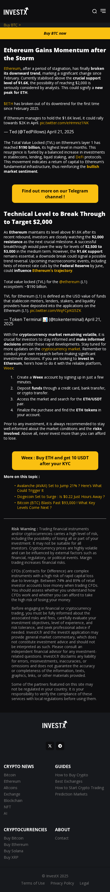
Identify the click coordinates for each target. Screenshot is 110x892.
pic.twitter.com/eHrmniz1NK (64, 122)
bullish (93, 166)
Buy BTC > (12, 24)
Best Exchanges (68, 781)
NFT (7, 806)
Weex (8, 368)
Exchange (12, 794)
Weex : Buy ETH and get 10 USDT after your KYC (55, 461)
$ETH (8, 103)
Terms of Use (33, 883)
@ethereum (69, 281)
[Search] (94, 11)
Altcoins (10, 787)
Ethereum (12, 68)
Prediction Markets (71, 794)
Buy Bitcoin (13, 838)
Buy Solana (13, 850)
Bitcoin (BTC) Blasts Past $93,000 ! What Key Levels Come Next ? (56, 505)
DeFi (80, 156)
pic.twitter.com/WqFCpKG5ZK (55, 310)
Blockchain (13, 800)
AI (5, 813)
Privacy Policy (62, 883)
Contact (62, 838)
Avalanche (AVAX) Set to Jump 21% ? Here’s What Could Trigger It (59, 488)
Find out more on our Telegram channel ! (55, 194)
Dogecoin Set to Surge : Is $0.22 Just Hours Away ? (61, 496)
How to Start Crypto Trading (79, 787)
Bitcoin (10, 774)
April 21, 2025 (60, 132)
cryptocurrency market (60, 348)
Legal (84, 883)
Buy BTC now (55, 33)
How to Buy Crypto (71, 774)
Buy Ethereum (16, 844)
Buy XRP (11, 857)
